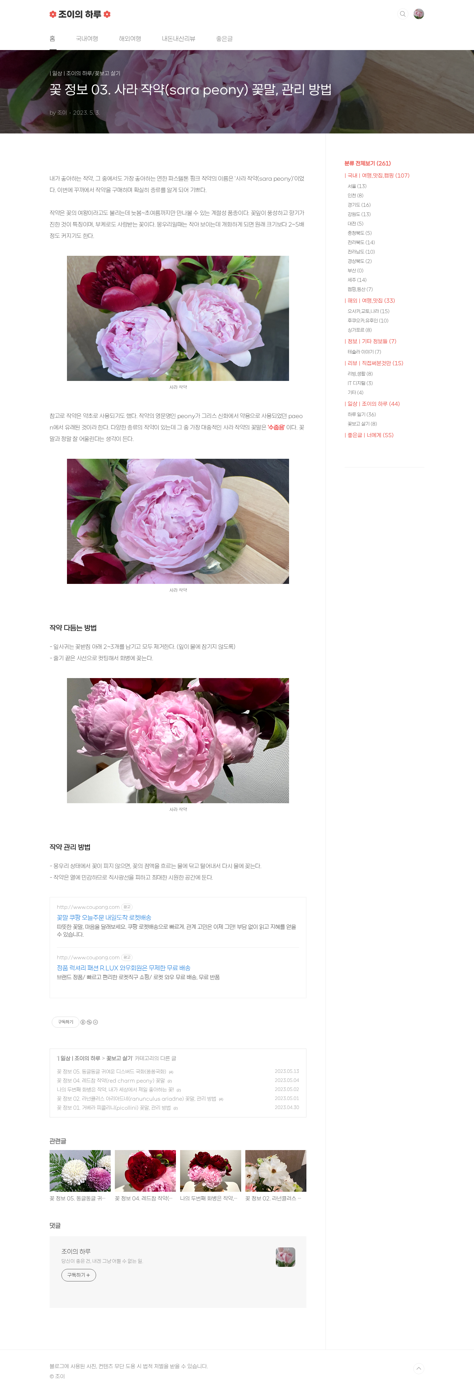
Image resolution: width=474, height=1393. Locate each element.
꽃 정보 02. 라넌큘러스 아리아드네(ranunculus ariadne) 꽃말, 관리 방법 (136, 1098)
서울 (357, 186)
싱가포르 (360, 330)
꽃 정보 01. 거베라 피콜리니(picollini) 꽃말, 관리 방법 (114, 1107)
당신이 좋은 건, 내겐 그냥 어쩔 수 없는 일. (102, 1261)
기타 (356, 392)
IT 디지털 (360, 383)
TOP (418, 1368)
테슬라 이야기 (364, 352)
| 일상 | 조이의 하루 (79, 1058)
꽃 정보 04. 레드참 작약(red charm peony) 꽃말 (111, 1080)
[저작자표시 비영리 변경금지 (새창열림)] (88, 1022)
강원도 (359, 214)
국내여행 (87, 38)
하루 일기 (362, 414)
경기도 (359, 205)
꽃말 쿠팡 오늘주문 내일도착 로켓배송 (104, 917)
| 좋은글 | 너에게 (369, 435)
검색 (403, 14)
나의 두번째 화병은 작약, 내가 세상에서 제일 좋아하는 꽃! (115, 1089)
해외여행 (130, 38)
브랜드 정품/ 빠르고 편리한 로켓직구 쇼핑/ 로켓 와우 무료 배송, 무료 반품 (138, 977)
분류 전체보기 (368, 163)
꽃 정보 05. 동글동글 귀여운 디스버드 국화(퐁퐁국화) (111, 1071)
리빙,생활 (360, 373)
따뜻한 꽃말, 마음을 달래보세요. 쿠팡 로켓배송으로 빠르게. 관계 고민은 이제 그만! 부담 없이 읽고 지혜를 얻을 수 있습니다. (176, 930)
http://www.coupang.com (88, 907)
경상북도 (360, 261)
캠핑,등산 (360, 289)
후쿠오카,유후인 (368, 320)
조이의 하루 (76, 1251)
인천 (356, 195)
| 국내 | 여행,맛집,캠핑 (377, 175)
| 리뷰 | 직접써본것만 (374, 363)
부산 (356, 270)
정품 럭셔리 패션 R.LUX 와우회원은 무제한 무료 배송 (124, 968)
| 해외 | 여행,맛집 (370, 300)
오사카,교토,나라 (369, 311)
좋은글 (224, 38)
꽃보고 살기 (119, 1058)
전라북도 (361, 242)
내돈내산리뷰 (178, 38)
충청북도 (360, 233)
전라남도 (361, 252)
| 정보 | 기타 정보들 (371, 341)
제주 (357, 280)
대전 (356, 223)
